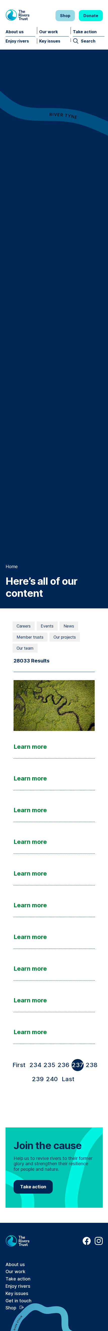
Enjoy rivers (17, 41)
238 (91, 1065)
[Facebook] (87, 1243)
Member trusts (30, 637)
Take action (85, 31)
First (20, 1066)
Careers (24, 626)
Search (88, 41)
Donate (90, 15)
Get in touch (18, 1300)
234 (35, 1065)
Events (47, 626)
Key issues (49, 41)
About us (15, 31)
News (69, 626)
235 (49, 1065)
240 (52, 1079)
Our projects (64, 637)
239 (38, 1079)
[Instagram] (99, 1243)
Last (69, 1080)
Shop (65, 15)
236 (63, 1065)
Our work (48, 31)
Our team (25, 648)
